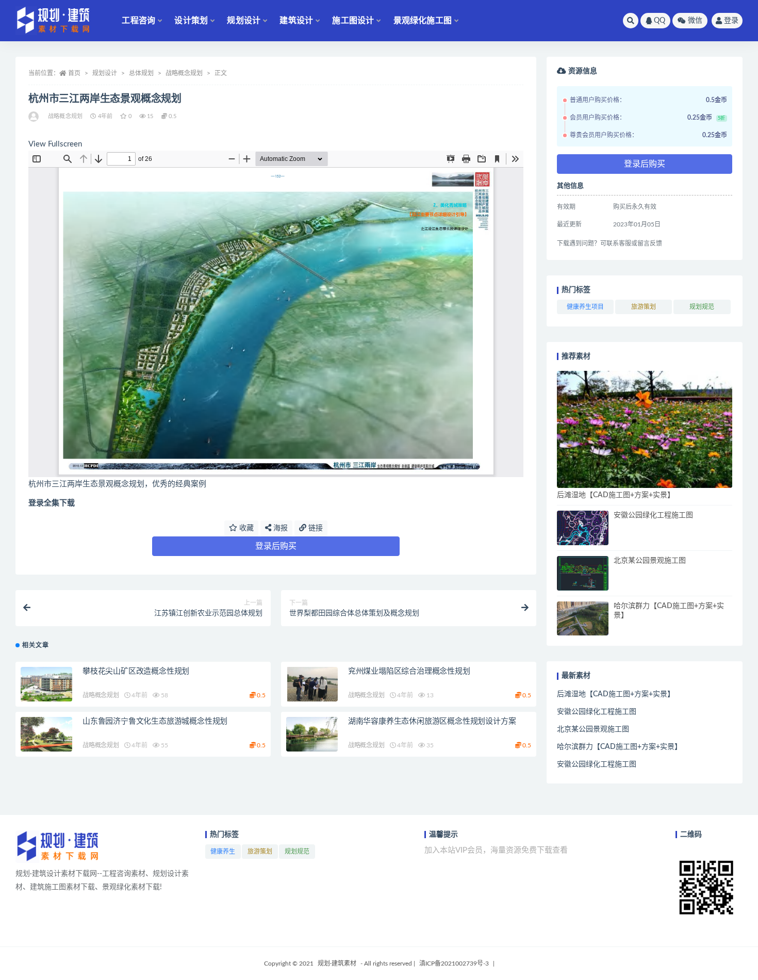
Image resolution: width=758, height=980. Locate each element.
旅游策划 (643, 307)
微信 (695, 20)
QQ (659, 20)
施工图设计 (353, 21)
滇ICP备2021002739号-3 (454, 963)
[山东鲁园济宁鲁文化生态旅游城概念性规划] (46, 734)
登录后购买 (275, 546)
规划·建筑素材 (337, 963)
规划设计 (243, 21)
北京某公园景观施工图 (650, 560)
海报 (279, 528)
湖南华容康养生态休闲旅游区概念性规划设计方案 (432, 721)
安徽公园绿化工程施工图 (653, 515)
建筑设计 (296, 21)
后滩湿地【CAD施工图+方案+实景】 (615, 495)
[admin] (34, 116)
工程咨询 (138, 21)
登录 (731, 20)
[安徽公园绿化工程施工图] (582, 528)
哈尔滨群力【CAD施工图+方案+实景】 (619, 746)
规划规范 (701, 307)
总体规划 (141, 73)
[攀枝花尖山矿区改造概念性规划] (46, 684)
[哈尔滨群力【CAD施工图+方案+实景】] (582, 618)
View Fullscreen (55, 144)
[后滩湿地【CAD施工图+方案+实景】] (644, 429)
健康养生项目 (585, 307)
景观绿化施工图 (422, 21)
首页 (74, 73)
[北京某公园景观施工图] (582, 573)
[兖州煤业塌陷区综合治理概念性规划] (312, 684)
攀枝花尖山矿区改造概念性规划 (136, 671)
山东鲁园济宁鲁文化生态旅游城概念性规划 (155, 721)
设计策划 (191, 21)
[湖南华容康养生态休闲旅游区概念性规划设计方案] (312, 734)
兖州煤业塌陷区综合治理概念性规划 (409, 671)
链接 (314, 528)
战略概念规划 (184, 73)
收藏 (245, 528)
